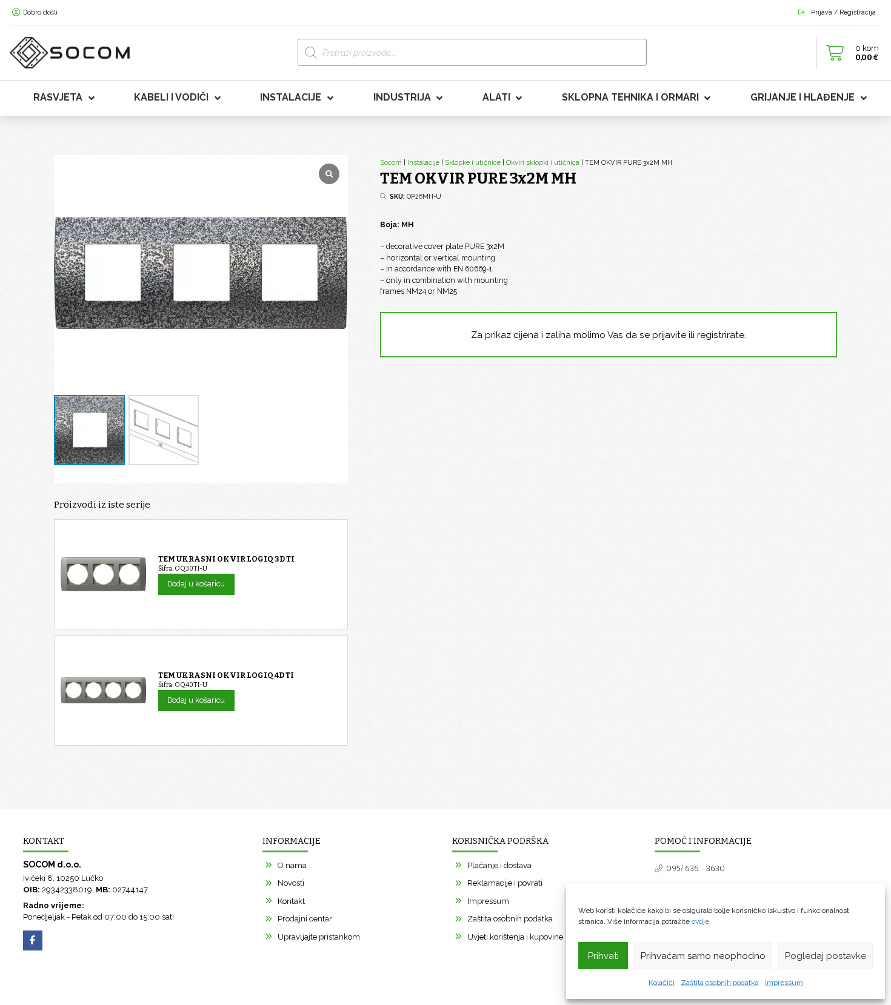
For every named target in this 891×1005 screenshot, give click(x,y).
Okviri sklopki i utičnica (542, 163)
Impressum (784, 982)
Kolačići (662, 982)
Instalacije (423, 163)
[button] (849, 52)
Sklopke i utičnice (473, 163)
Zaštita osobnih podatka (720, 982)
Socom (391, 163)
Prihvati (603, 955)
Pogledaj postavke (825, 955)
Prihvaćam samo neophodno (703, 955)
